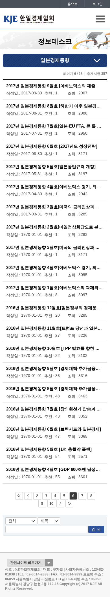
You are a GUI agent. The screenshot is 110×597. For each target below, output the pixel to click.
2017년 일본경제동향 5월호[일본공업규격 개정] (51, 166)
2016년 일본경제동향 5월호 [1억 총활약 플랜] (49, 449)
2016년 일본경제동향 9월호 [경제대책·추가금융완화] (55, 368)
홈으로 (72, 4)
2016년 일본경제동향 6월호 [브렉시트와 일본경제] (53, 429)
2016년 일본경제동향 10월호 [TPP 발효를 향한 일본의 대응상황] (55, 348)
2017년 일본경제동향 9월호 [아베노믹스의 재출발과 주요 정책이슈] (55, 86)
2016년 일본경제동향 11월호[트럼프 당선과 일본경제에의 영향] (55, 328)
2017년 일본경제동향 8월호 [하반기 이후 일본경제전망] (55, 106)
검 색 (96, 529)
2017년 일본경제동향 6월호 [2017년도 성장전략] (51, 146)
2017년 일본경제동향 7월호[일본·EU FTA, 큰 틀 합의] (55, 126)
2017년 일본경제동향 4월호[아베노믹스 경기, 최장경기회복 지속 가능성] (55, 187)
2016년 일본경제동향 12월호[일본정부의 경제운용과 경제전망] (55, 308)
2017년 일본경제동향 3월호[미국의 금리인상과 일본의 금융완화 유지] (55, 207)
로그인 (98, 4)
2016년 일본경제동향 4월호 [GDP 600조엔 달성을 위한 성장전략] (55, 469)
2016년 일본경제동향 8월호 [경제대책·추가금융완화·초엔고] (55, 388)
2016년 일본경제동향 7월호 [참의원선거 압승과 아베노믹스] (55, 409)
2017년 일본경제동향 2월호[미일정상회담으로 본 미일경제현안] (55, 227)
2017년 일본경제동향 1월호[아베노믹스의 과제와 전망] (55, 287)
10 (51, 503)
